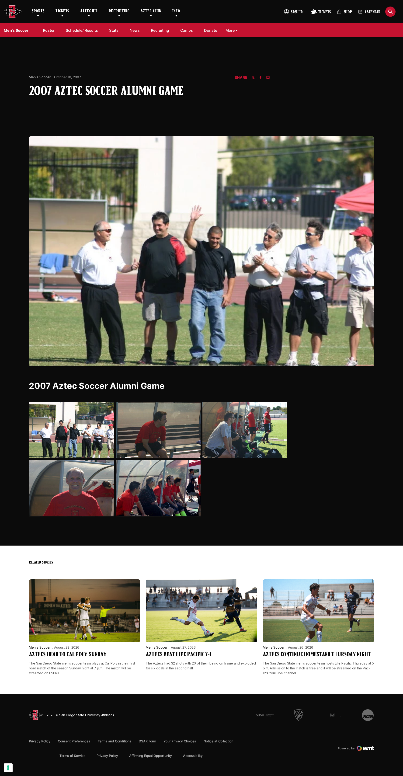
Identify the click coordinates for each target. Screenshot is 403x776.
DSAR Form (147, 741)
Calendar (373, 12)
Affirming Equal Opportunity (150, 756)
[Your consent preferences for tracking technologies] (8, 767)
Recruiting (119, 11)
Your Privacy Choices (179, 741)
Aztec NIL (88, 11)
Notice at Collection (218, 741)
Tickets (62, 11)
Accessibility (193, 755)
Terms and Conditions (114, 741)
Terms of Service (72, 755)
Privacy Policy (39, 741)
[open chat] (386, 751)
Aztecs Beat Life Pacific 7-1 (179, 655)
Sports (38, 11)
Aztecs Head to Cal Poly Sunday (68, 655)
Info (176, 11)
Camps (186, 30)
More (230, 30)
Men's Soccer (40, 77)
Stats (113, 30)
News (135, 30)
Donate (210, 30)
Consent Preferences (74, 741)
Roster (49, 30)
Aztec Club (151, 11)
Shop (344, 13)
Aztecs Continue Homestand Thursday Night (317, 655)
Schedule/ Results (82, 30)
